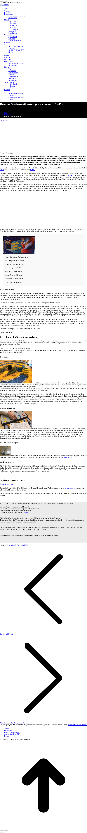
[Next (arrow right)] (3, 832)
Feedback (25, 513)
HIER (70, 175)
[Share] (3, 830)
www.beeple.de (70, 488)
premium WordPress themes (77, 725)
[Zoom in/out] (7, 830)
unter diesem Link (67, 457)
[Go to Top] (43, 828)
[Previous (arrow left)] (1, 832)
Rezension (10, 545)
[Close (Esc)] (1, 830)
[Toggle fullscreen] (5, 830)
